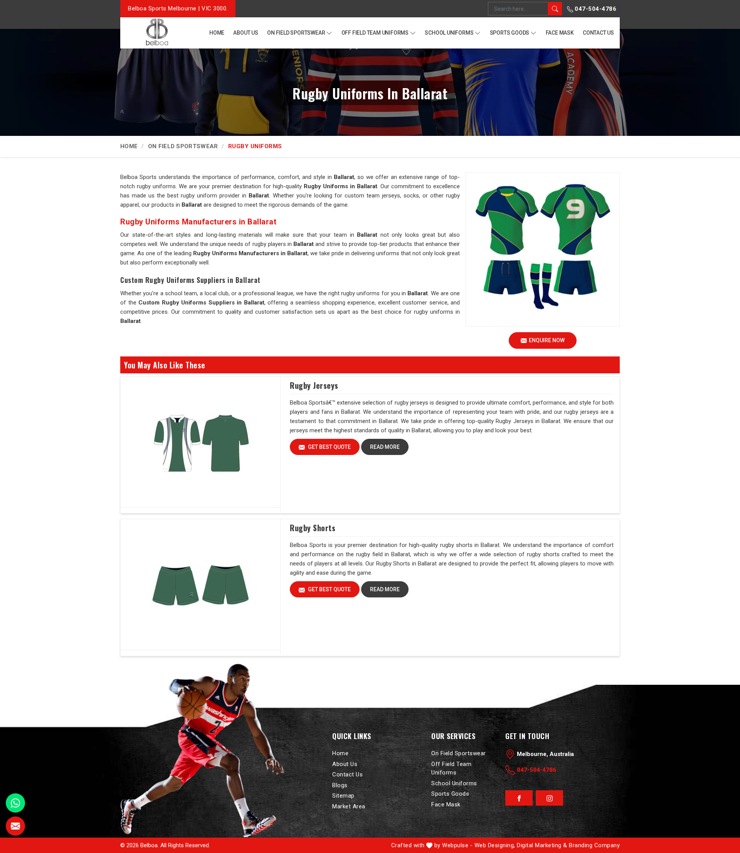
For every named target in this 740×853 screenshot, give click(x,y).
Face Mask (560, 33)
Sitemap (343, 795)
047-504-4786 (595, 8)
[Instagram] (549, 798)
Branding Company (594, 845)
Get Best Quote (329, 447)
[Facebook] (519, 798)
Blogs (340, 784)
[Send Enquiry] (15, 826)
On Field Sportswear (296, 33)
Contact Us (598, 33)
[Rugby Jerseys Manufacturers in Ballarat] (200, 442)
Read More (385, 447)
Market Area (348, 806)
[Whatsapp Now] (15, 803)
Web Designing (494, 845)
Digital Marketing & (542, 845)
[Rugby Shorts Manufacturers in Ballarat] (200, 584)
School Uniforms (449, 33)
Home (216, 33)
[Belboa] (156, 32)
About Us (245, 33)
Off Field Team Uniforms (375, 33)
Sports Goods (510, 33)
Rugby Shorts (312, 527)
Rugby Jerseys (314, 385)
